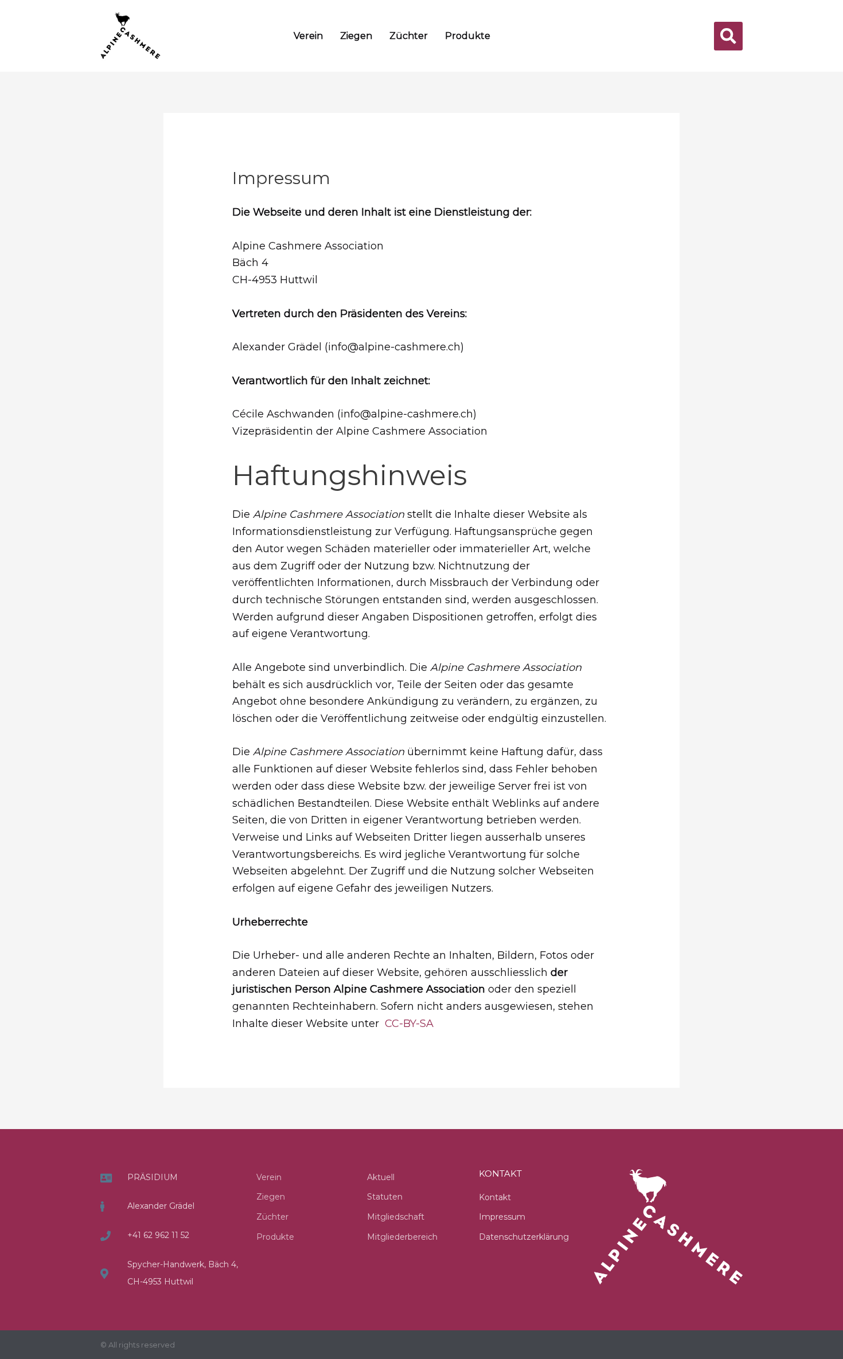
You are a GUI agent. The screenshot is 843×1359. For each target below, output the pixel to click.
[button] (728, 36)
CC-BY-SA (409, 1023)
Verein (308, 35)
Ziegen (356, 35)
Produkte (467, 35)
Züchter (408, 35)
